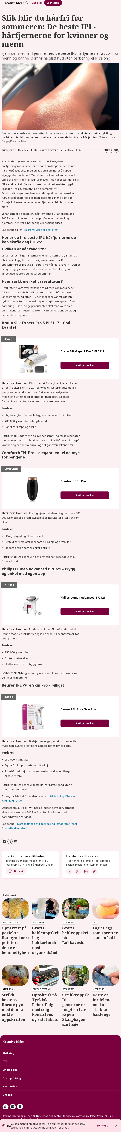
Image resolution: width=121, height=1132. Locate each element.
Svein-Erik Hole (105, 1115)
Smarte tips (10, 1070)
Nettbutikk (10, 1086)
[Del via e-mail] (116, 150)
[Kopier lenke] (94, 871)
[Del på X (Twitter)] (111, 150)
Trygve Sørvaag (37, 1119)
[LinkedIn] (86, 871)
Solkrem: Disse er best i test (41, 230)
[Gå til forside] (13, 3)
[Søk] (26, 3)
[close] (116, 1125)
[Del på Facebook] (106, 150)
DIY (5, 1061)
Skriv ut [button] (18, 871)
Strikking (8, 1053)
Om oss (7, 1095)
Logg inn (37, 3)
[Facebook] (69, 871)
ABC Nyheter (38, 1115)
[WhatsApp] (77, 871)
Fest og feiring (12, 1078)
